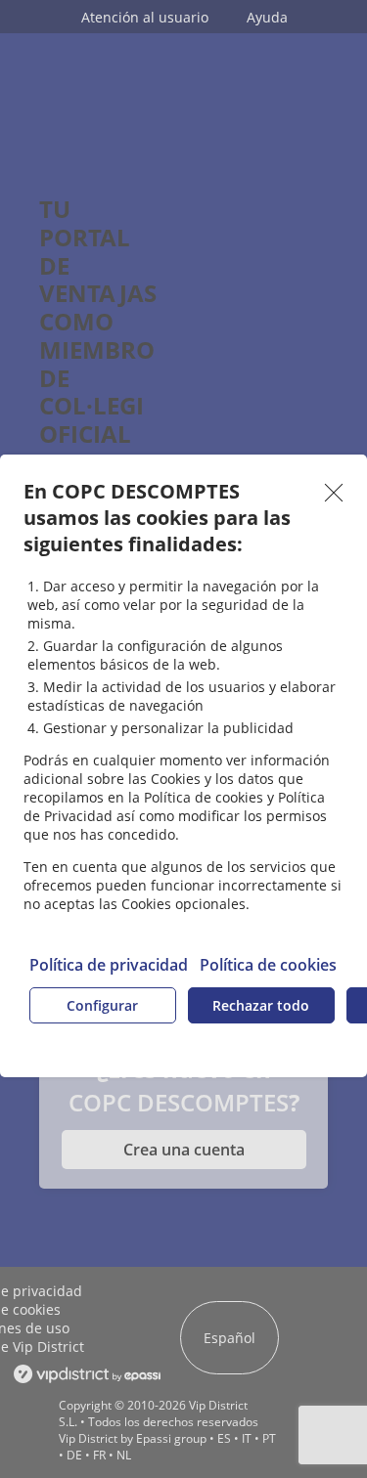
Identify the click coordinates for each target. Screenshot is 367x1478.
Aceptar (334, 492)
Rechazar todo (260, 1005)
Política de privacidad (108, 965)
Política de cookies (268, 965)
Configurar (102, 1005)
